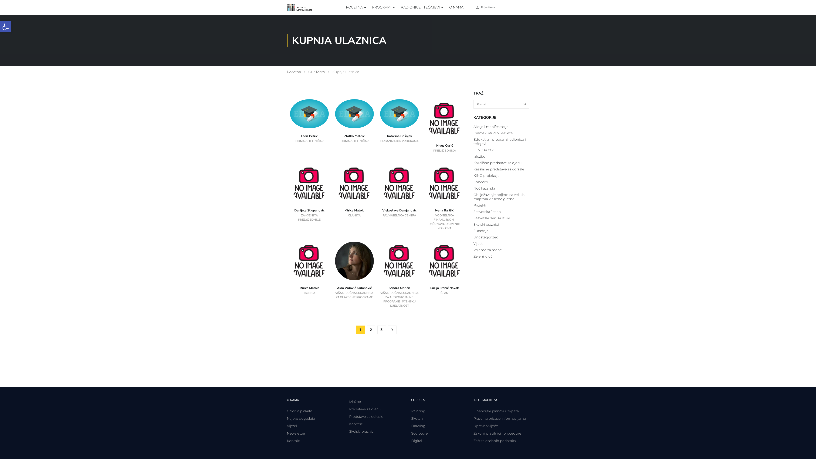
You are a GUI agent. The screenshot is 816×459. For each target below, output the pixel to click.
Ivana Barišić (444, 210)
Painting (418, 411)
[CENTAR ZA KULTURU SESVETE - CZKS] (302, 7)
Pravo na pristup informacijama (499, 418)
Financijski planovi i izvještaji (496, 411)
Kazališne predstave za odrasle (498, 169)
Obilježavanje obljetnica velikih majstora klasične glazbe (499, 197)
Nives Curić (444, 145)
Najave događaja (301, 418)
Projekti (479, 205)
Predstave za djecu (365, 409)
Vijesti (478, 244)
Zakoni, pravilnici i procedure (497, 433)
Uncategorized (486, 237)
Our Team (316, 72)
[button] (5, 26)
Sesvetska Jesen (487, 212)
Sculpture (419, 433)
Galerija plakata (299, 411)
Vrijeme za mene (487, 250)
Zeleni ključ (483, 256)
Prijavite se (488, 7)
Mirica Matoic (354, 210)
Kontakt (293, 441)
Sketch (417, 418)
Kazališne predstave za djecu (497, 163)
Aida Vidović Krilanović (354, 288)
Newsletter (296, 433)
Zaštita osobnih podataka (494, 441)
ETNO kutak (483, 150)
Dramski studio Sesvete (493, 133)
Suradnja (480, 231)
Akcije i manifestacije (491, 127)
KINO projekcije (486, 176)
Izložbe (479, 156)
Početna (354, 7)
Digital (416, 441)
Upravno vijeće (485, 426)
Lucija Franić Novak (444, 288)
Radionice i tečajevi (420, 7)
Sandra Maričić (399, 288)
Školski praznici (486, 224)
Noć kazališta (484, 188)
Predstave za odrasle (366, 417)
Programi (381, 7)
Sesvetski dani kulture (491, 218)
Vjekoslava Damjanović (399, 210)
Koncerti (480, 182)
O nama (456, 7)
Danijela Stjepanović (309, 210)
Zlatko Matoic (354, 136)
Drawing (418, 426)
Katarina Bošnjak (399, 136)
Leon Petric (309, 136)
